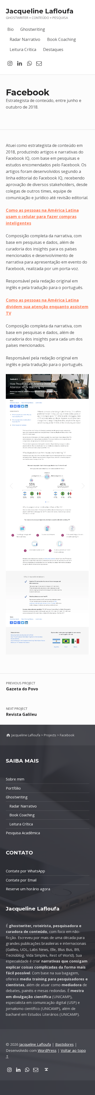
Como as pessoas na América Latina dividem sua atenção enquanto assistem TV (47, 306)
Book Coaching (61, 39)
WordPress (47, 1050)
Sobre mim (15, 779)
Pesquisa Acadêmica (23, 832)
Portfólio (13, 788)
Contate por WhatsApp (25, 871)
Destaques (53, 49)
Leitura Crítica (23, 49)
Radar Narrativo (25, 39)
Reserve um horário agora (28, 889)
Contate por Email (21, 880)
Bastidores (64, 1044)
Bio (10, 29)
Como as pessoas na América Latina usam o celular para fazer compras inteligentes (42, 216)
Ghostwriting (32, 29)
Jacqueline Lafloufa (39, 11)
